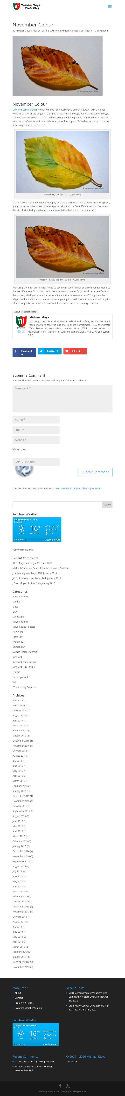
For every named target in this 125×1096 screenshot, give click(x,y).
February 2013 (20, 951)
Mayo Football (20, 621)
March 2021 (19, 705)
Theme (88, 30)
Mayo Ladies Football (24, 626)
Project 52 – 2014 (24, 1002)
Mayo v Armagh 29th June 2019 (35, 563)
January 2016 (19, 790)
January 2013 (19, 956)
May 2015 (18, 826)
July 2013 (17, 926)
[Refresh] (25, 477)
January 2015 (19, 846)
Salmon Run (19, 646)
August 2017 (19, 715)
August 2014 (19, 866)
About (17, 312)
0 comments (101, 30)
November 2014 (21, 856)
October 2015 (20, 806)
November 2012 (21, 966)
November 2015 (21, 800)
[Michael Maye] (21, 326)
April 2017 (18, 720)
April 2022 (18, 700)
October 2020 (20, 710)
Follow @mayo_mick (23, 549)
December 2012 (21, 961)
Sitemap (72, 1061)
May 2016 (18, 770)
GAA (15, 611)
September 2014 (21, 861)
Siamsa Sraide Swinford (25, 651)
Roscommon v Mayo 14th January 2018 (40, 578)
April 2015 (18, 831)
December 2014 (21, 851)
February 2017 (20, 730)
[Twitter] (23, 331)
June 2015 (18, 821)
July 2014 (17, 871)
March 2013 (19, 946)
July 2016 (17, 760)
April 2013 (18, 941)
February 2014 (20, 896)
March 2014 (19, 891)
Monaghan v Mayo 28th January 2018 (37, 573)
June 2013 (18, 931)
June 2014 (18, 876)
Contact (19, 997)
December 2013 (21, 906)
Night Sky (17, 636)
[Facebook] (19, 331)
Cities (15, 606)
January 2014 (19, 901)
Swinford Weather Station (28, 1007)
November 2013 (21, 911)
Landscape (18, 616)
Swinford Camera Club (72, 30)
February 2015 (20, 841)
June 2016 (18, 765)
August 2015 (19, 816)
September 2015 (21, 811)
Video (15, 682)
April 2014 (18, 886)
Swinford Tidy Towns (24, 666)
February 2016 (20, 785)
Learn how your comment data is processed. (78, 488)
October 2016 (20, 750)
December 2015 (21, 796)
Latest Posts (30, 312)
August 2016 (19, 755)
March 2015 (19, 836)
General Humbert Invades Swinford (51, 568)
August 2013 (19, 921)
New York (18, 631)
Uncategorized (20, 677)
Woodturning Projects (24, 687)
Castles (16, 601)
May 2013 (18, 936)
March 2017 (19, 725)
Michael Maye (23, 30)
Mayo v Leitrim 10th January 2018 (37, 583)
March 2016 (19, 780)
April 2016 (18, 775)
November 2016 (21, 745)
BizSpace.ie (79, 1091)
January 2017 (19, 735)
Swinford (54, 30)
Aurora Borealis (21, 596)
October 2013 (20, 916)
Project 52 (18, 641)
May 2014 (18, 881)
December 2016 (21, 740)
